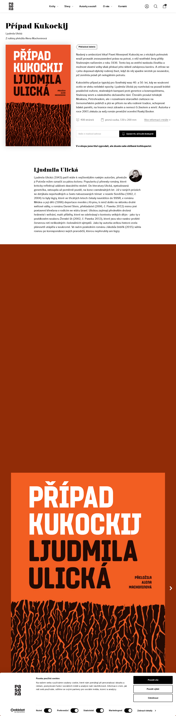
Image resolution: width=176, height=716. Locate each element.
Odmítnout (153, 698)
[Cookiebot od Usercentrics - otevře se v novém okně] (18, 711)
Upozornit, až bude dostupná (139, 134)
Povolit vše (153, 680)
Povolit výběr (153, 689)
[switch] (74, 710)
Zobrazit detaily (144, 710)
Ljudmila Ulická (14, 33)
